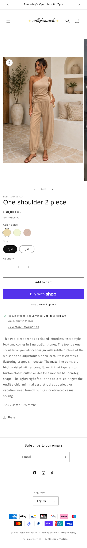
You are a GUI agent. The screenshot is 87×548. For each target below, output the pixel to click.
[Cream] (17, 232)
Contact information (56, 538)
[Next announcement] (79, 4)
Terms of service (32, 538)
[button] (8, 20)
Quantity (8, 258)
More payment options (44, 304)
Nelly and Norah (28, 532)
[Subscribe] (64, 457)
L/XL (27, 249)
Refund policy (49, 532)
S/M (10, 249)
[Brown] (27, 232)
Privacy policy (68, 532)
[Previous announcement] (7, 4)
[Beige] (7, 232)
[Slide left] (34, 188)
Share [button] (11, 417)
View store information (23, 327)
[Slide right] (52, 188)
